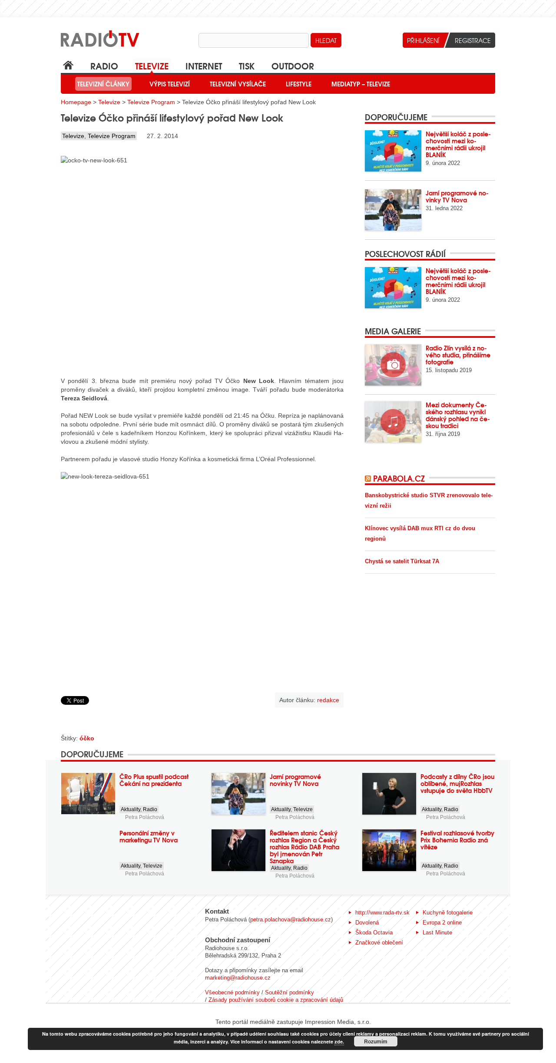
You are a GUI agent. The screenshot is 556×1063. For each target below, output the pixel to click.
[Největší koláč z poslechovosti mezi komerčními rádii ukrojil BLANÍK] (393, 151)
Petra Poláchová (144, 817)
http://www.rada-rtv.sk (382, 912)
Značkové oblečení (379, 942)
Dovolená (367, 922)
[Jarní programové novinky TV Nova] (393, 210)
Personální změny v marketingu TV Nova (148, 836)
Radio (104, 65)
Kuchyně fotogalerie (448, 912)
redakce (328, 700)
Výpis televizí (169, 84)
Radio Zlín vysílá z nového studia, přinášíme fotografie (458, 354)
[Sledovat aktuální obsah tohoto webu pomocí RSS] (369, 478)
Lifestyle (298, 84)
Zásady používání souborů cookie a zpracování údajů (275, 1000)
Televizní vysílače (238, 84)
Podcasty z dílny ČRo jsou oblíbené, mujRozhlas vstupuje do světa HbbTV (457, 783)
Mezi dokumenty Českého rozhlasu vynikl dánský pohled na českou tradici (458, 415)
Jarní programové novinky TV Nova (457, 196)
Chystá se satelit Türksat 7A (402, 561)
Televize (152, 65)
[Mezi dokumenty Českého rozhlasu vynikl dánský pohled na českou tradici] (393, 421)
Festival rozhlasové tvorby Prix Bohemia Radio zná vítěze (457, 840)
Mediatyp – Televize (360, 84)
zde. (339, 1041)
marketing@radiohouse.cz (238, 977)
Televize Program (151, 102)
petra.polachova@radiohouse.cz (290, 919)
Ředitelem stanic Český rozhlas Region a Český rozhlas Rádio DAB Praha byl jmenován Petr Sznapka (304, 846)
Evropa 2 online (442, 922)
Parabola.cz (399, 478)
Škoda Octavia (374, 932)
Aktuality (130, 809)
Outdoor (292, 65)
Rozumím (375, 1041)
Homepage (76, 102)
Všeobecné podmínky (232, 992)
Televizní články (103, 84)
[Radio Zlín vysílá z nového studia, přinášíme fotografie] (393, 365)
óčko (86, 738)
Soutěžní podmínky (289, 992)
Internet (203, 65)
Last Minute (437, 932)
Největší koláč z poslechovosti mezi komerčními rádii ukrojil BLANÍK (458, 144)
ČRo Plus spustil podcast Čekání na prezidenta (154, 780)
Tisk (247, 65)
